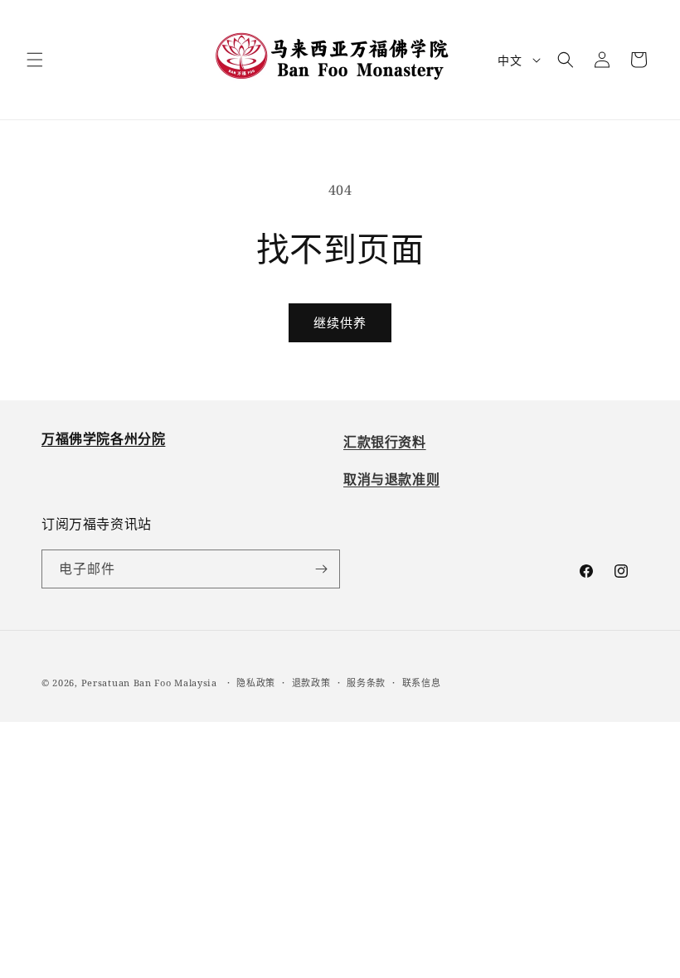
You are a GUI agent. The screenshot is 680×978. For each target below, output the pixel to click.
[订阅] (321, 569)
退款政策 (311, 682)
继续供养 (340, 322)
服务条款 (366, 682)
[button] (35, 59)
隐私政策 (255, 682)
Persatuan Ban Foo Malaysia (149, 682)
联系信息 (421, 682)
